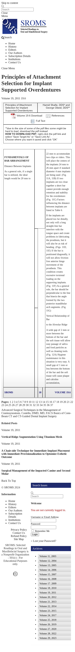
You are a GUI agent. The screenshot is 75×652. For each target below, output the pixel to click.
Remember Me (42, 531)
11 (33, 401)
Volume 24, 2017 (47, 615)
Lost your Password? (44, 540)
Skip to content (9, 2)
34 (41, 405)
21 (68, 401)
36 (48, 405)
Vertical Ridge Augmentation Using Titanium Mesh (31, 436)
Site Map (19, 539)
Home (11, 43)
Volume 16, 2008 (47, 579)
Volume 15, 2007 (47, 574)
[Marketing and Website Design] (15, 576)
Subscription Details (19, 56)
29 (23, 405)
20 (64, 401)
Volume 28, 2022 (47, 633)
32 (34, 405)
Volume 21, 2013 (47, 601)
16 (50, 401)
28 (20, 405)
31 (30, 405)
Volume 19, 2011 (10, 98)
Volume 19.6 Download (29, 115)
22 (71, 401)
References (58, 115)
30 (27, 405)
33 (37, 405)
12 (36, 401)
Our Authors (15, 52)
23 (2, 405)
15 (47, 401)
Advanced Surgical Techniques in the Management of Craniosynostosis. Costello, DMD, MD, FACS (31, 411)
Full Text (40, 120)
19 (61, 401)
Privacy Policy (19, 529)
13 (40, 401)
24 (6, 405)
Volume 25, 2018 (47, 619)
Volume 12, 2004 (47, 560)
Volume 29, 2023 (47, 638)
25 (9, 405)
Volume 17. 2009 (47, 583)
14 (43, 401)
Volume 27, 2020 (47, 629)
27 (16, 405)
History (12, 46)
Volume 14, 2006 (47, 569)
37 (51, 405)
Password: (36, 523)
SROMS (9, 487)
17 (54, 401)
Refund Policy (19, 536)
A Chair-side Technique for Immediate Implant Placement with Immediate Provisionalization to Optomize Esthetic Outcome (35, 453)
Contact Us (14, 62)
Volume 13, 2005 (47, 565)
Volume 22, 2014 (47, 606)
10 (30, 401)
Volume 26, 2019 (47, 624)
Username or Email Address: (45, 517)
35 (44, 405)
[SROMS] (25, 34)
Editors (12, 49)
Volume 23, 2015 (47, 610)
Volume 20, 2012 (47, 597)
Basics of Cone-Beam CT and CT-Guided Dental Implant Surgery (36, 415)
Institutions (14, 59)
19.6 (23, 98)
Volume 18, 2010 (47, 588)
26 (13, 405)
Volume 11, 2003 (47, 556)
